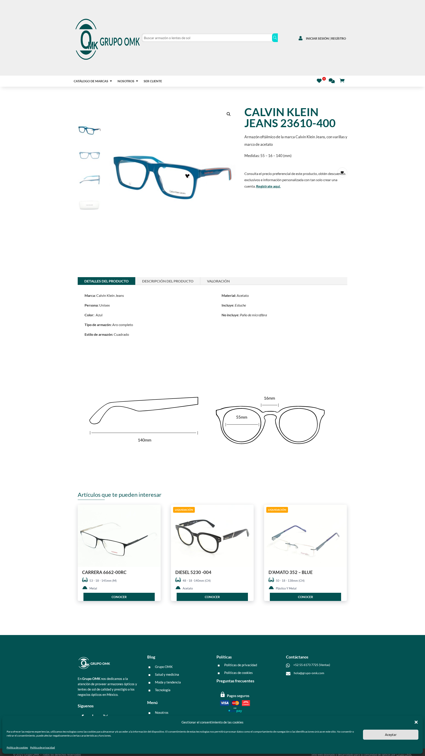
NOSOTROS (126, 81)
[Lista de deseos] (320, 80)
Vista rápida (156, 512)
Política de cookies (17, 747)
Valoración (218, 281)
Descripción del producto (167, 281)
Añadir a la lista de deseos (156, 524)
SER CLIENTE (153, 81)
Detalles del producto (106, 281)
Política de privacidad (42, 747)
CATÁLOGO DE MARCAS (91, 81)
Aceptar (391, 735)
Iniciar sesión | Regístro (326, 38)
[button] (416, 722)
